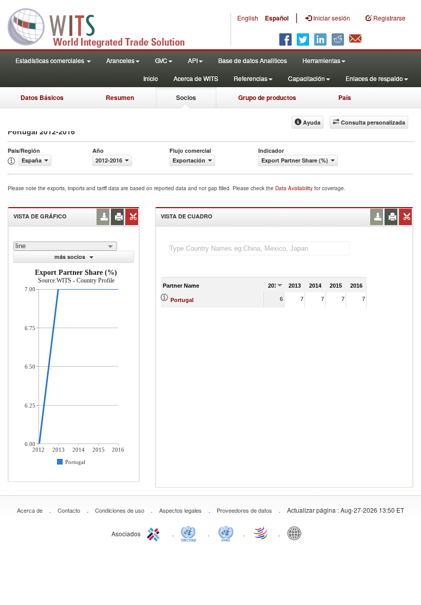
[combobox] (65, 246)
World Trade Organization (261, 532)
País (344, 97)
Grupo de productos (267, 97)
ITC (155, 532)
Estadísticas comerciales (50, 60)
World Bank (296, 532)
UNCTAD (190, 532)
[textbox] (259, 248)
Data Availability (294, 188)
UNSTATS (226, 532)
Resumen (120, 97)
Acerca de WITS (196, 78)
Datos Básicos (42, 97)
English (247, 17)
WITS (102, 25)
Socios (186, 97)
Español (277, 18)
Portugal (182, 300)
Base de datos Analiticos (252, 60)
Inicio (150, 78)
